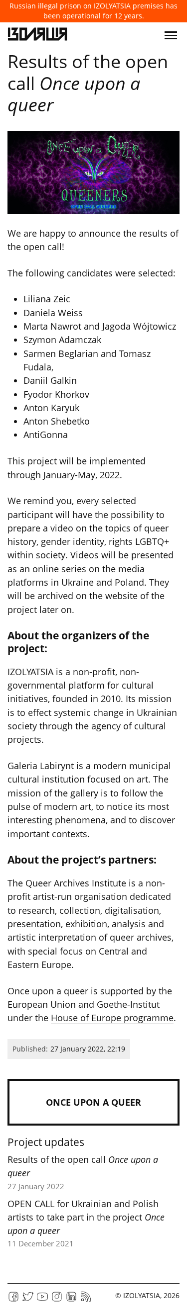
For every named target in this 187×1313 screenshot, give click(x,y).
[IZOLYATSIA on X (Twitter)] (28, 1300)
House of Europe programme (112, 1018)
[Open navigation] (171, 35)
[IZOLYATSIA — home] (37, 35)
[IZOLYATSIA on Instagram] (57, 1300)
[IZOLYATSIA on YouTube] (42, 1300)
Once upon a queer (93, 1102)
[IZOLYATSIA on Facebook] (13, 1300)
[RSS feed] (86, 1300)
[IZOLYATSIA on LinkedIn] (71, 1300)
